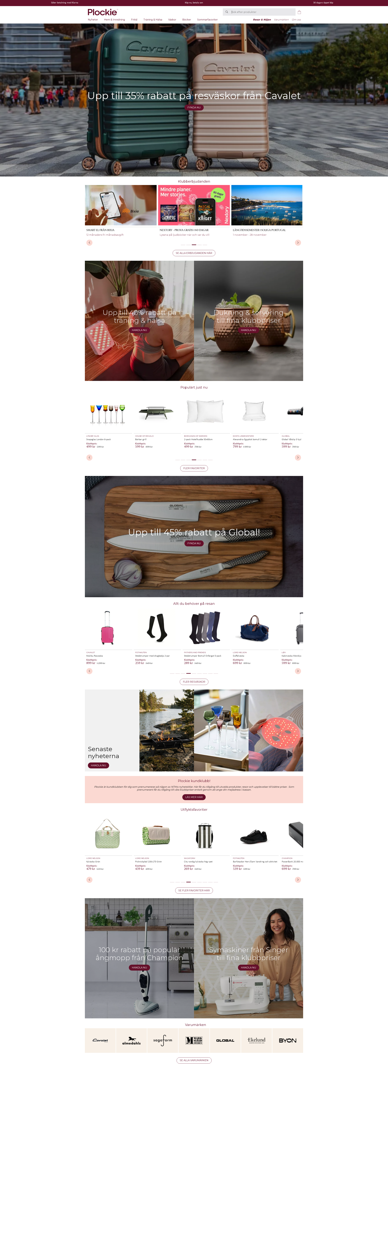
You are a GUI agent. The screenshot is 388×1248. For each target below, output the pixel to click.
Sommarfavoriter (207, 19)
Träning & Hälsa (152, 19)
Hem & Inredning (114, 19)
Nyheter (93, 19)
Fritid (134, 19)
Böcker (186, 19)
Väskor (172, 19)
